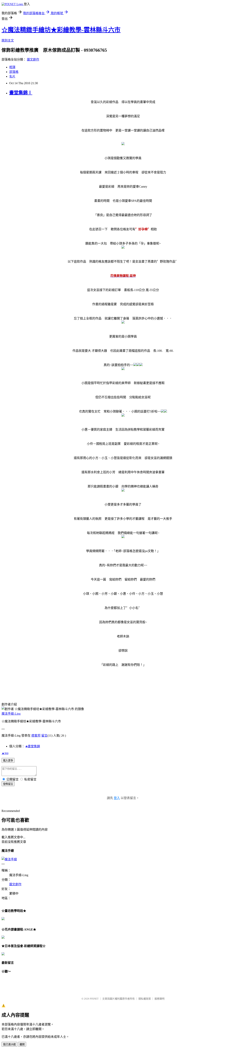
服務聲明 (160, 998)
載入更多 (8, 760)
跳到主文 (8, 40)
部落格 (13, 71)
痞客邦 (36, 735)
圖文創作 (33, 59)
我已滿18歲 (9, 1044)
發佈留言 (8, 784)
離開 (22, 1044)
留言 (44, 735)
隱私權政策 (144, 998)
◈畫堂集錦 (32, 746)
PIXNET (94, 998)
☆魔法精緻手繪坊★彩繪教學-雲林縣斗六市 (61, 29)
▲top (5, 753)
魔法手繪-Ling (11, 713)
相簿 (12, 67)
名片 (12, 76)
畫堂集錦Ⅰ (20, 92)
